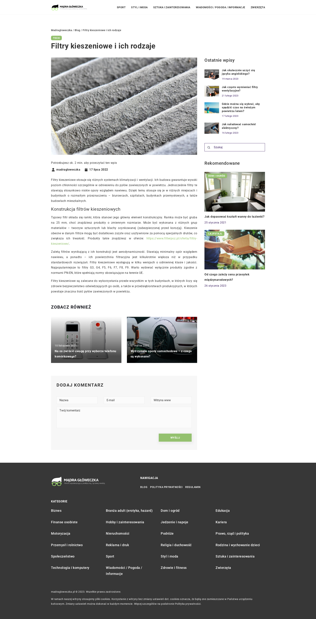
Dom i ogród (170, 510)
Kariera (221, 522)
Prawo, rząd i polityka (232, 533)
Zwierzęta (258, 7)
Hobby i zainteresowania (125, 522)
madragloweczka (68, 169)
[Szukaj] (208, 147)
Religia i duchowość (176, 545)
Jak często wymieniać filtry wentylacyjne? (240, 88)
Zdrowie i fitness (174, 568)
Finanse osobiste (64, 522)
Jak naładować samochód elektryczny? (238, 126)
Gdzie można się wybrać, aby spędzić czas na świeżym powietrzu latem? (241, 107)
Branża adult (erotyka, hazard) (129, 510)
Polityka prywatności (166, 487)
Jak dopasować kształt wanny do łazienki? (234, 217)
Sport (121, 7)
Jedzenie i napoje (174, 522)
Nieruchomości (117, 533)
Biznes (56, 510)
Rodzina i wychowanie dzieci (238, 545)
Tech (56, 38)
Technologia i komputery (70, 568)
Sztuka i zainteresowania (171, 7)
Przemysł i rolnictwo (67, 545)
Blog (143, 487)
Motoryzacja (60, 533)
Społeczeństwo (63, 556)
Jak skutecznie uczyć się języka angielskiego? (238, 72)
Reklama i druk (117, 545)
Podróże (167, 533)
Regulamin (193, 487)
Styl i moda (139, 7)
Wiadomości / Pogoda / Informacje (220, 7)
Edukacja (223, 510)
